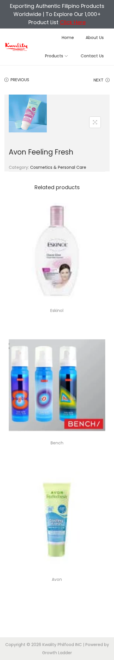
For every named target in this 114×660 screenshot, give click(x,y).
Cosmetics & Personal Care (58, 167)
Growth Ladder (57, 653)
